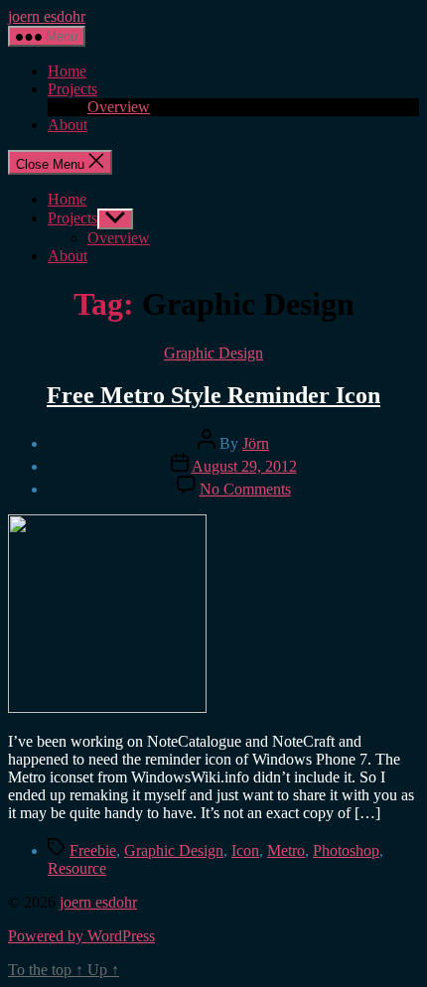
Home (67, 71)
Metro (286, 850)
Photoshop (346, 850)
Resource (77, 868)
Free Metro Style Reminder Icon (213, 395)
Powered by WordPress (81, 935)
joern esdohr (46, 16)
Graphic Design (213, 353)
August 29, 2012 (244, 466)
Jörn (255, 443)
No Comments (245, 489)
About (67, 124)
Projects (72, 88)
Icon (245, 850)
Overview (118, 106)
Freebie (93, 850)
